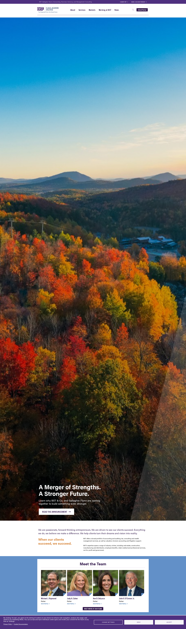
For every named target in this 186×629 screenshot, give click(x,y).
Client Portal (142, 10)
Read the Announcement (54, 511)
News (117, 10)
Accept (169, 622)
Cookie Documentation (21, 624)
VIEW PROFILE (44, 604)
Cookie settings (108, 622)
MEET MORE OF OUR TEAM (93, 609)
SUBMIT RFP (123, 2)
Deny (139, 622)
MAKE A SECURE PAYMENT (138, 2)
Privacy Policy (7, 624)
